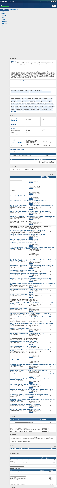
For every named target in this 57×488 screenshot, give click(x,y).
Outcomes (3, 19)
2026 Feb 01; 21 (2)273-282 (17, 267)
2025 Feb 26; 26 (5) (18, 325)
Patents (3, 17)
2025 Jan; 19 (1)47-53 (19, 321)
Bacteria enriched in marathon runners (15, 479)
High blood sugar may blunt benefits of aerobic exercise (18, 476)
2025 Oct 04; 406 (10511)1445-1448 (18, 339)
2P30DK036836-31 (13, 12)
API (43, 1)
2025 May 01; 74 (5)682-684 (15, 347)
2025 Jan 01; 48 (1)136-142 (16, 304)
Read (13, 111)
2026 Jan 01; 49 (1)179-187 (16, 201)
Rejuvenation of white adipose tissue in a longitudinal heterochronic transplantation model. (25, 409)
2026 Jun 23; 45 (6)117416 (15, 212)
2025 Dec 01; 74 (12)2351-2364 (15, 342)
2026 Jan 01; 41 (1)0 (16, 271)
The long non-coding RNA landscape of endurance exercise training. (21, 294)
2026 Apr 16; (16, 191)
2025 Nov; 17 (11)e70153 (16, 401)
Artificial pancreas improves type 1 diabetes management (18, 478)
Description (3, 9)
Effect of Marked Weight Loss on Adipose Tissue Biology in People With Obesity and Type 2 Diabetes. (27, 333)
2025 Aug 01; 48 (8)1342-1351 (16, 334)
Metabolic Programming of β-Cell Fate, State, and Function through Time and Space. (24, 239)
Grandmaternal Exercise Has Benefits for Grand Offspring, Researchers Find (20, 462)
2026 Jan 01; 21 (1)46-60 (17, 218)
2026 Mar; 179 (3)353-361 (17, 261)
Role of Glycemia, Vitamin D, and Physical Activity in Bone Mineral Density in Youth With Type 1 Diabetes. (27, 230)
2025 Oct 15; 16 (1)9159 (17, 405)
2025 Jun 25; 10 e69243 (15, 371)
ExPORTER (47, 1)
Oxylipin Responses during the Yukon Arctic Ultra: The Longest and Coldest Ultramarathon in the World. (27, 234)
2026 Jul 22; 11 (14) (14, 290)
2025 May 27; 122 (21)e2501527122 (19, 352)
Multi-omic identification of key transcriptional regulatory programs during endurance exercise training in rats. (28, 273)
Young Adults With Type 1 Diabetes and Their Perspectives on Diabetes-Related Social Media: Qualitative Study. (29, 370)
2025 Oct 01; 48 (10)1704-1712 (16, 380)
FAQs (40, 1)
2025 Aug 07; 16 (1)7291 (17, 385)
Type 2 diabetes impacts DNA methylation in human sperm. (20, 328)
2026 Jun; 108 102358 (16, 295)
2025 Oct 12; (17, 390)
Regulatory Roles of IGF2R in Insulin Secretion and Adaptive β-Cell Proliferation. (23, 341)
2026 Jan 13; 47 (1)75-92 (16, 180)
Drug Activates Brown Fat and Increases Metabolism (17, 484)
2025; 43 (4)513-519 (18, 396)
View (31, 182)
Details (3, 11)
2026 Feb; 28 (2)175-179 (18, 227)
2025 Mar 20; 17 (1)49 (16, 329)
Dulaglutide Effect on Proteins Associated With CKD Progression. (21, 251)
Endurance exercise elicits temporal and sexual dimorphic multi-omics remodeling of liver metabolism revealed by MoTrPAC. (31, 211)
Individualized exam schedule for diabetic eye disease (17, 480)
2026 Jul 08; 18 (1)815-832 (14, 222)
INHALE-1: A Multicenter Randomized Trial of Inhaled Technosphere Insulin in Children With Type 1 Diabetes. (28, 200)
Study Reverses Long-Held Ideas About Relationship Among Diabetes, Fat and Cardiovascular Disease (24, 459)
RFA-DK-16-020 (13, 140)
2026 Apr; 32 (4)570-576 (18, 232)
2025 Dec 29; (17, 410)
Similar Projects (4, 27)
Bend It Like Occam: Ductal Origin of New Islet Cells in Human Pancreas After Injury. (24, 346)
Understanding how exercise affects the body (16, 471)
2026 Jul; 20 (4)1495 (19, 257)
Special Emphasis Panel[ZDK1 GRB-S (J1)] (17, 143)
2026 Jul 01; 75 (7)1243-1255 (15, 243)
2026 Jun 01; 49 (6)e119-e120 (16, 249)
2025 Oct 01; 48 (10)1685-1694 (16, 366)
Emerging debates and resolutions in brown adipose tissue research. (21, 308)
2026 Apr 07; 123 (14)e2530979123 (19, 286)
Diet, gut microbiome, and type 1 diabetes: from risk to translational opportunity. (23, 195)
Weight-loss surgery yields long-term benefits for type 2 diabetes (19, 472)
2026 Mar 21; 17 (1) (16, 274)
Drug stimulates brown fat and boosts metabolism (17, 466)
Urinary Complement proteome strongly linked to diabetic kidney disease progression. (24, 384)
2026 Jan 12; (14, 235)
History (3, 25)
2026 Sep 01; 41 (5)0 (17, 240)
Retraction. (12, 256)
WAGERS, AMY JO (14, 120)
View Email (13, 124)
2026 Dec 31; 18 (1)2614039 (16, 196)
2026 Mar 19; (17, 279)
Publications (4, 15)
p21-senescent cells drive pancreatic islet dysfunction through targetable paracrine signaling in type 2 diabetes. (29, 289)
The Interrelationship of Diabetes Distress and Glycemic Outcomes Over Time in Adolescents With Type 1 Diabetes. (29, 394)
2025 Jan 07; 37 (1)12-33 (16, 309)
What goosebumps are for (13, 477)
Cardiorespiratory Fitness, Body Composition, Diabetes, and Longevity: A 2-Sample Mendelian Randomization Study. (29, 313)
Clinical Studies (4, 21)
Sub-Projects (4, 13)
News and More (4, 23)
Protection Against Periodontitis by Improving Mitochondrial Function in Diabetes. (23, 242)
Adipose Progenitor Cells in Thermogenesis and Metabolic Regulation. (22, 270)
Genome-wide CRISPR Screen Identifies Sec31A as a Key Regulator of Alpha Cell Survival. (25, 404)
